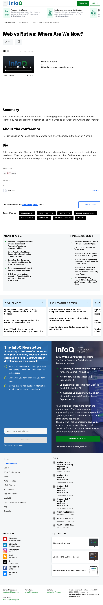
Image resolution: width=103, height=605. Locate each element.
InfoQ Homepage (9, 22)
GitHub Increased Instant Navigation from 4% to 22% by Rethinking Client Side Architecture (20, 277)
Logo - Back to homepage (16, 3)
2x (32, 51)
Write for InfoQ (10, 481)
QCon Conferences (12, 472)
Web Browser (27, 218)
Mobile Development (85, 213)
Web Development (30, 205)
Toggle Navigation (5, 3)
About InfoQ (9, 489)
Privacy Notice (75, 594)
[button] (25, 440)
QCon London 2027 (65, 525)
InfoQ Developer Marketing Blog (15, 504)
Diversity (7, 511)
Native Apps (65, 213)
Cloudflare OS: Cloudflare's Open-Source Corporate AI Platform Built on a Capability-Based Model (86, 271)
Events (6, 476)
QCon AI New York (65, 518)
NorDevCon (44, 218)
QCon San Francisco (66, 512)
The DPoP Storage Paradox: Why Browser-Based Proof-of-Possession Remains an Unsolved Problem (20, 245)
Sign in (95, 3)
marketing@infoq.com (11, 600)
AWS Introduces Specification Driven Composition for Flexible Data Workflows (67, 310)
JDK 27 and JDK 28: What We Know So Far (84, 249)
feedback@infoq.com (11, 592)
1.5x (28, 51)
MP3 (5, 75)
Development (27, 213)
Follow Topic (89, 205)
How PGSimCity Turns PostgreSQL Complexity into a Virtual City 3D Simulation (23, 330)
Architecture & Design (63, 303)
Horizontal (8, 51)
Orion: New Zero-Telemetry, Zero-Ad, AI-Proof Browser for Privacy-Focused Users (20, 262)
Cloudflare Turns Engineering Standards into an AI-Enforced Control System (86, 262)
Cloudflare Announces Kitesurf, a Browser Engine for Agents (20, 269)
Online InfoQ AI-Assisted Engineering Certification (64, 502)
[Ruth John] (5, 191)
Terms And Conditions (90, 594)
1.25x (24, 51)
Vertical (4, 51)
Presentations (24, 22)
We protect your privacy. (13, 445)
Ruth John (11, 191)
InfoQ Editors (9, 485)
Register (83, 3)
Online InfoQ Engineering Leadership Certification (62, 489)
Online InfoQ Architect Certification (62, 477)
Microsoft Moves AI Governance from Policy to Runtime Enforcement (68, 319)
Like (10, 42)
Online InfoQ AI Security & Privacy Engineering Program (65, 465)
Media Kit (7, 498)
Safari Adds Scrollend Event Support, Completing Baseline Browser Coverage (19, 254)
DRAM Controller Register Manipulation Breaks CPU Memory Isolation (21, 321)
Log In (6, 468)
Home (6, 459)
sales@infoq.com (31, 592)
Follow (96, 191)
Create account (10, 463)
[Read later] (18, 42)
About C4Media (10, 494)
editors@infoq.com (54, 592)
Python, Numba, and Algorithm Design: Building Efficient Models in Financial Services (21, 311)
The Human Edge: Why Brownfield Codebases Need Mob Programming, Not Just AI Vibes (86, 281)
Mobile (80, 218)
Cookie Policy (74, 596)
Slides (11, 75)
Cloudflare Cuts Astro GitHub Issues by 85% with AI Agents (85, 255)
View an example (28, 361)
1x (20, 51)
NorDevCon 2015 (46, 213)
